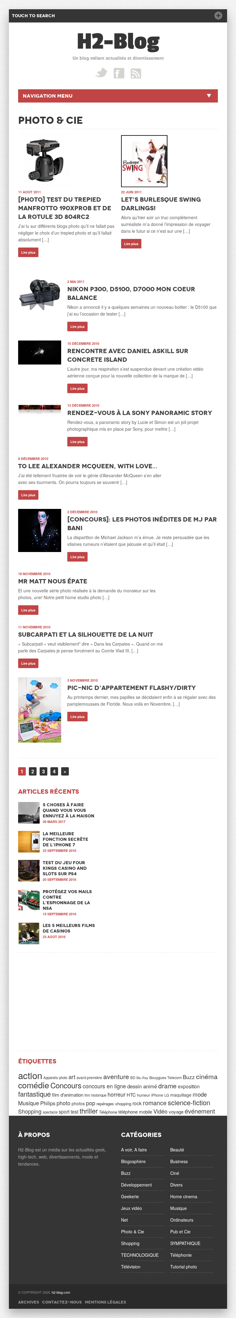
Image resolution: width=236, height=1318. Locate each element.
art (72, 1077)
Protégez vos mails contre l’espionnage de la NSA (67, 900)
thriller (89, 1110)
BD (132, 1077)
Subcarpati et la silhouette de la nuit (85, 635)
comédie (33, 1085)
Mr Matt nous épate (52, 581)
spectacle (50, 1112)
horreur (116, 1094)
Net (124, 1220)
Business (179, 1161)
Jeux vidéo (131, 1208)
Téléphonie (181, 1255)
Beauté (177, 1150)
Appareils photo (55, 1077)
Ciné (174, 1173)
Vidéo (160, 1111)
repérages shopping (113, 1103)
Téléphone (108, 1112)
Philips (47, 1103)
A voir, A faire (134, 1150)
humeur (143, 1095)
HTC (131, 1094)
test (74, 1111)
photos (78, 1103)
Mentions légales (105, 1302)
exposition (189, 1086)
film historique (95, 1095)
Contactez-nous (62, 1302)
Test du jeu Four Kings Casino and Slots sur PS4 (65, 868)
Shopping (29, 1111)
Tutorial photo (183, 1267)
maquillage (180, 1095)
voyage (176, 1111)
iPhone (157, 1095)
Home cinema (183, 1196)
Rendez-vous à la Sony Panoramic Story (139, 413)
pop (90, 1103)
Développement (136, 1185)
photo (63, 1103)
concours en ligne (104, 1086)
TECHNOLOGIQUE (140, 1255)
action (30, 1075)
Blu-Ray (142, 1077)
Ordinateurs (181, 1220)
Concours (65, 1085)
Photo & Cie (132, 1231)
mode (200, 1094)
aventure (116, 1076)
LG (166, 1095)
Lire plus (28, 252)
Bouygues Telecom (165, 1077)
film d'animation (67, 1094)
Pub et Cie (180, 1231)
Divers (176, 1185)
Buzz (189, 1077)
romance (155, 1102)
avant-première (89, 1077)
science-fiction (189, 1102)
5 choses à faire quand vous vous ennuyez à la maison (68, 810)
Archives (28, 1302)
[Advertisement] (118, 1001)
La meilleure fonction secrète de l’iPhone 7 (65, 839)
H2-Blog (118, 41)
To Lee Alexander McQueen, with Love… (87, 466)
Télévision (130, 1267)
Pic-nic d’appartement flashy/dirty (131, 688)
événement (200, 1110)
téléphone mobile (135, 1111)
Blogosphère (133, 1161)
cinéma (207, 1076)
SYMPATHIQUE (185, 1243)
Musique (28, 1103)
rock (137, 1103)
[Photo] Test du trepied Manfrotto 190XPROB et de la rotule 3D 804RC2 (64, 208)
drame (167, 1085)
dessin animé (142, 1086)
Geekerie (130, 1196)
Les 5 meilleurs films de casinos (69, 928)
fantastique (34, 1093)
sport (64, 1111)
